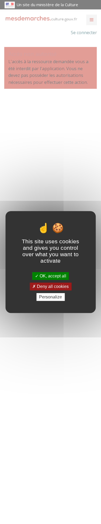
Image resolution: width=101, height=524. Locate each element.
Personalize (50, 297)
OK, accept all (52, 276)
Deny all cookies (52, 286)
